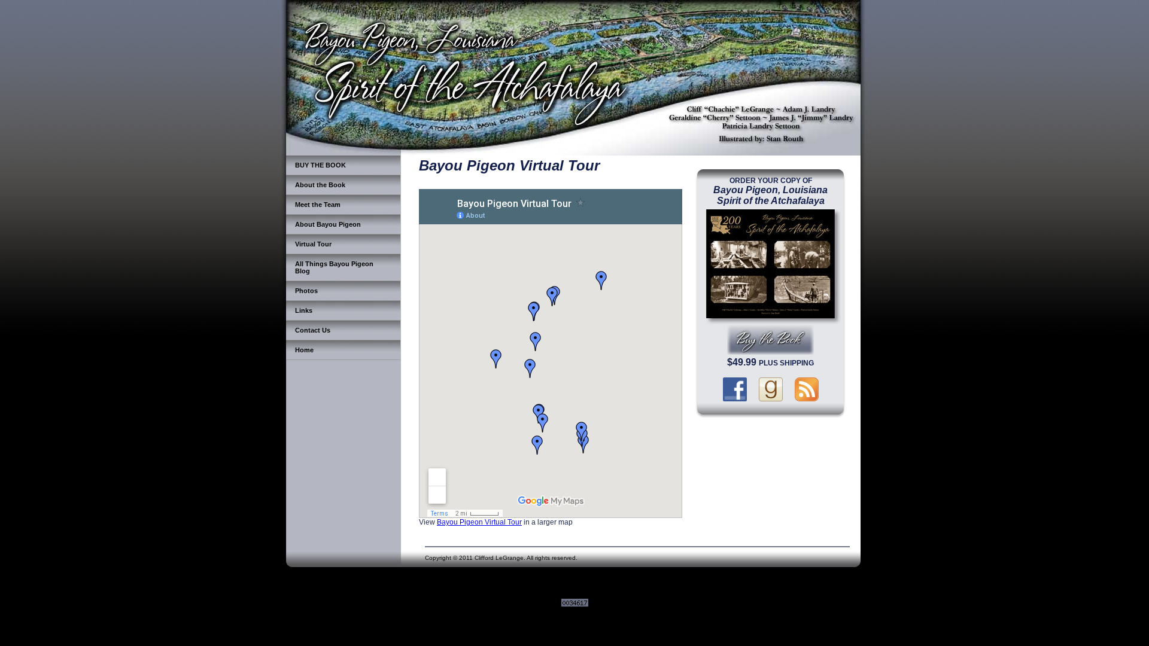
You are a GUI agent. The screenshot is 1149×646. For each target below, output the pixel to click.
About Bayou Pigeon (328, 224)
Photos (306, 290)
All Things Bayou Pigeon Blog (334, 267)
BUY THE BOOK (320, 165)
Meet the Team (318, 204)
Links (303, 310)
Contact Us (312, 330)
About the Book (320, 184)
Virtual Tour (313, 244)
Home (304, 350)
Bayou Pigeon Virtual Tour (479, 522)
